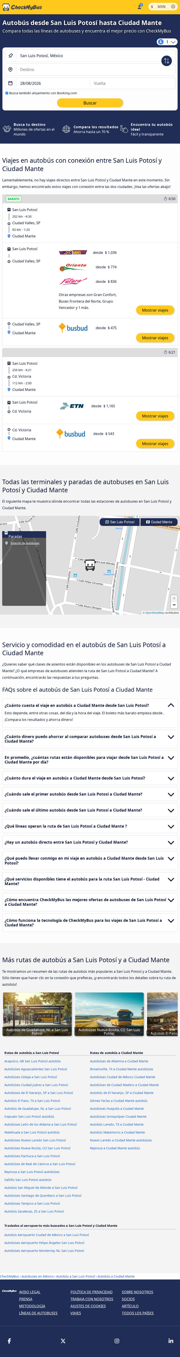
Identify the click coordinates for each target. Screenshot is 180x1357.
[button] (90, 565)
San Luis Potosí (121, 522)
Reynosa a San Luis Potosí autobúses (32, 1172)
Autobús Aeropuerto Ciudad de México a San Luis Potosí (46, 1235)
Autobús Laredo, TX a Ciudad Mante (117, 1124)
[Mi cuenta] (139, 6)
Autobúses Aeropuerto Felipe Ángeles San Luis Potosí (44, 1243)
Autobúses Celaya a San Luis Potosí (30, 1077)
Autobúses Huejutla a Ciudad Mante (117, 1108)
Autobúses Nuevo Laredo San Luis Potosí (35, 1140)
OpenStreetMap (154, 612)
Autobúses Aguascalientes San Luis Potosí (35, 1069)
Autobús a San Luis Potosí (75, 1276)
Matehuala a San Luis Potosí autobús (32, 1132)
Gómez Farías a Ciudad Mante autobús (119, 1101)
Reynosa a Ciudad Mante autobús (115, 1148)
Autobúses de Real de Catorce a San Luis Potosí (39, 1164)
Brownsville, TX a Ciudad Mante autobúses (121, 1069)
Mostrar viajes (155, 310)
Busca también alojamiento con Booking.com (43, 93)
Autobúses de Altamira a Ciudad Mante (119, 1061)
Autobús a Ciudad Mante (116, 1276)
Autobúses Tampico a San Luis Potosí (32, 1203)
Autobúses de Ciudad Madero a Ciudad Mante (124, 1085)
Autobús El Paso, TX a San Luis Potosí (32, 1101)
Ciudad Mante (161, 522)
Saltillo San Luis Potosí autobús (27, 1180)
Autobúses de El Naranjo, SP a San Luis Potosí (38, 1093)
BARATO (14, 199)
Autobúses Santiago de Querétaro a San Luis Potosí (42, 1195)
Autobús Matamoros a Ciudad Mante (117, 1132)
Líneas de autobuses (38, 1313)
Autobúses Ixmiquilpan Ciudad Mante (118, 1116)
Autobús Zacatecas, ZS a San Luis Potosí (34, 1211)
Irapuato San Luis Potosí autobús (29, 1116)
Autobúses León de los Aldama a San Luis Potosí (40, 1124)
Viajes (75, 1313)
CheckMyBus (9, 1276)
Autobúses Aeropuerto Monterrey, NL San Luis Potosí (44, 1251)
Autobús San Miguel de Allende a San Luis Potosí (40, 1188)
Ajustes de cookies (88, 1306)
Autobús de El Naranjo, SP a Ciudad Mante (121, 1093)
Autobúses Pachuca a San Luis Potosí (32, 1156)
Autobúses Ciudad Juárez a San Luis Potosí (36, 1085)
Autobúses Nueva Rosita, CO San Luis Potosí (37, 1148)
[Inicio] (21, 7)
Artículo (130, 1306)
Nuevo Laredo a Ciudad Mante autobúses (121, 1140)
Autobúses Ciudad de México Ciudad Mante (122, 1077)
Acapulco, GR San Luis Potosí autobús (32, 1061)
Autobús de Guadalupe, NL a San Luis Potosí (37, 1108)
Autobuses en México (38, 1276)
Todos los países (138, 1313)
